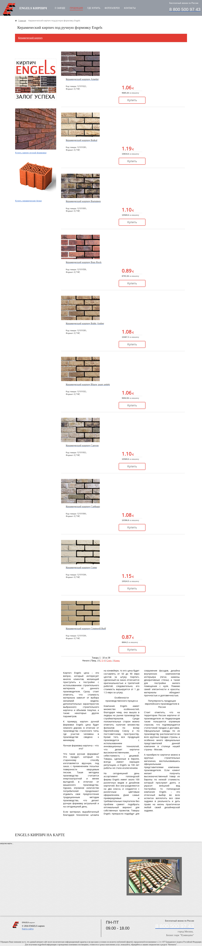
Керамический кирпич (30, 38)
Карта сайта (27, 929)
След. (109, 660)
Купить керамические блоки (28, 201)
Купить (132, 100)
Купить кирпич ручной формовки (30, 153)
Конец (117, 660)
